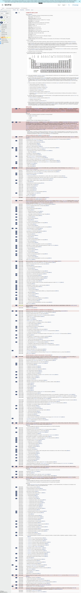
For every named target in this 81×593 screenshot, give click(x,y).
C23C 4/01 (21, 170)
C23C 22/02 (33, 484)
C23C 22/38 (21, 525)
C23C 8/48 (21, 236)
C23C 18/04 (21, 429)
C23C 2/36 (21, 163)
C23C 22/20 (21, 506)
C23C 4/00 (21, 167)
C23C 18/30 (21, 447)
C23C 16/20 (21, 373)
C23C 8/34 (21, 226)
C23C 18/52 (21, 463)
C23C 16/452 (21, 395)
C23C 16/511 (21, 412)
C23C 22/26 (21, 512)
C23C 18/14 (21, 436)
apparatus (40, 88)
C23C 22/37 (21, 523)
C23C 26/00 (21, 584)
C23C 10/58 (21, 302)
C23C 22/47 (21, 533)
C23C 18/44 (21, 459)
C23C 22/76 (21, 563)
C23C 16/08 (21, 364)
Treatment (28, 205)
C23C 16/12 (21, 367)
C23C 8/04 (43, 204)
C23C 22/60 (21, 547)
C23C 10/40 (21, 289)
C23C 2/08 (21, 143)
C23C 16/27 (21, 378)
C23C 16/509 (21, 411)
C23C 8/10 (21, 209)
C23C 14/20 (21, 324)
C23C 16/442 (21, 393)
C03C (27, 127)
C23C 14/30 (21, 332)
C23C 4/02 (21, 171)
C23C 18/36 (21, 453)
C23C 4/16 (21, 194)
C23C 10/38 (21, 288)
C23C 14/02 (21, 312)
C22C (49, 120)
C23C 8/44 (21, 233)
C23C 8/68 (21, 251)
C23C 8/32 (21, 225)
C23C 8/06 (21, 207)
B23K (68, 125)
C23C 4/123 (21, 184)
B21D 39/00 (65, 125)
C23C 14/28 (21, 330)
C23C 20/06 (21, 474)
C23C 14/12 (21, 319)
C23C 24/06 (21, 580)
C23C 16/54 (21, 419)
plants (35, 97)
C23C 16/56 (21, 421)
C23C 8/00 (21, 200)
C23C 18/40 (21, 456)
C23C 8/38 (21, 229)
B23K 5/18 (28, 169)
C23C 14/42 (21, 342)
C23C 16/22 (21, 374)
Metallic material (30, 174)
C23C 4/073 (21, 177)
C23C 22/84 (21, 571)
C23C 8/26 (21, 221)
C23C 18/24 (21, 443)
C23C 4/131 (21, 188)
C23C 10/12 (21, 269)
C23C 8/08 (21, 208)
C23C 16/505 (21, 408)
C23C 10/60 (21, 303)
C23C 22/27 (21, 514)
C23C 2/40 (21, 166)
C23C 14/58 (21, 353)
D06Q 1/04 (42, 129)
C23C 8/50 (21, 238)
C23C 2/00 (21, 136)
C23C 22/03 (21, 488)
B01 (45, 88)
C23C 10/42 (21, 290)
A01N (49, 97)
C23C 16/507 (21, 409)
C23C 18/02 (21, 427)
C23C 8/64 (21, 248)
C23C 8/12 (21, 211)
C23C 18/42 (21, 457)
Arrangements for (48, 351)
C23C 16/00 (21, 356)
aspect (67, 75)
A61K (45, 84)
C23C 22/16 (21, 502)
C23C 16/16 (21, 370)
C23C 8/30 (21, 224)
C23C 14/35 (21, 336)
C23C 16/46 (21, 402)
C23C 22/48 (21, 535)
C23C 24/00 (21, 575)
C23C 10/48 (21, 295)
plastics (70, 43)
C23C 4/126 (21, 185)
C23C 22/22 (21, 508)
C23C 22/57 (21, 545)
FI (7, 37)
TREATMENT (70, 108)
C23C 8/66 (21, 249)
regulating (46, 147)
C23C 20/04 (21, 472)
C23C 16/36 (21, 385)
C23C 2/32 (21, 160)
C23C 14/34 (55, 333)
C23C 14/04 (43, 312)
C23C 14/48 (47, 330)
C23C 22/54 (21, 542)
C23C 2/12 (21, 146)
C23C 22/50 (21, 537)
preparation (74, 41)
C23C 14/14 (21, 320)
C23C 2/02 (21, 139)
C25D (54, 128)
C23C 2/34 (21, 161)
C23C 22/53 (21, 540)
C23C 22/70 (21, 557)
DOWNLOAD (5, 11)
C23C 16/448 (21, 394)
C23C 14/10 (32, 316)
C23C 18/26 (21, 444)
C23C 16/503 (21, 407)
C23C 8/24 (21, 219)
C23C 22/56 (21, 543)
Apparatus (72, 136)
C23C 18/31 (21, 449)
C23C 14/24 (21, 327)
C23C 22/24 (21, 511)
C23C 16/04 (43, 360)
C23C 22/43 (21, 529)
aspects (37, 79)
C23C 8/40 (21, 231)
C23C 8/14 (21, 212)
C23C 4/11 (21, 181)
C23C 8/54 (21, 241)
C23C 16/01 (21, 358)
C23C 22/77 (21, 564)
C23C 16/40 (21, 388)
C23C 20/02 (21, 471)
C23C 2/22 (21, 153)
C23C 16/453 (21, 397)
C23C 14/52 (21, 349)
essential (32, 78)
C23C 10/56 (21, 300)
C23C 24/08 (21, 581)
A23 (40, 99)
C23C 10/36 (21, 286)
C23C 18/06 (44, 429)
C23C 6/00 (21, 197)
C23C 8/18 (21, 215)
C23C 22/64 (21, 552)
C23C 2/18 (21, 150)
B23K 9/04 (32, 169)
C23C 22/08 (21, 495)
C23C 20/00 (21, 466)
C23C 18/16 (21, 437)
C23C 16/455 (21, 399)
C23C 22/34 (21, 521)
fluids (30, 149)
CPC (2, 37)
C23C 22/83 (21, 570)
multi (51, 133)
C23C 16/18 (21, 371)
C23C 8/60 (21, 245)
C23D (77, 127)
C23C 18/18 (21, 439)
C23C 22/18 (21, 505)
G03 (47, 93)
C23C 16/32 (21, 383)
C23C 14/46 (21, 344)
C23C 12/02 (21, 307)
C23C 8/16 (21, 214)
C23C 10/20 (21, 275)
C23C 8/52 (21, 239)
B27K (42, 90)
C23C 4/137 (21, 191)
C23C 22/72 (21, 559)
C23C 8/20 (21, 216)
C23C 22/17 (21, 504)
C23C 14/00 (40, 203)
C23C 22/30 (21, 516)
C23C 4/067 (21, 175)
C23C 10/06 (21, 265)
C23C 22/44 (21, 531)
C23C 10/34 (21, 285)
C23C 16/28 (21, 380)
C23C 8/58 (21, 243)
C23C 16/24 (21, 376)
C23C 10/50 (21, 296)
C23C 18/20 (21, 440)
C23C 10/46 (21, 293)
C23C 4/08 (21, 178)
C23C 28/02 (21, 590)
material (32, 115)
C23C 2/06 (21, 142)
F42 (45, 100)
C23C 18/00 (21, 422)
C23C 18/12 (21, 434)
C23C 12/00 (3, 20)
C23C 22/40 (21, 526)
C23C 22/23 (21, 509)
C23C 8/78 (21, 258)
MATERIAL (36, 108)
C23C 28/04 (21, 591)
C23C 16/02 (21, 360)
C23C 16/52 (21, 418)
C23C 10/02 (21, 262)
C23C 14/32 (42, 330)
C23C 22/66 (21, 553)
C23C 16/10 (21, 366)
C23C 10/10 (21, 268)
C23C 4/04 (21, 173)
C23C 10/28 (21, 280)
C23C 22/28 (21, 515)
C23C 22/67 (21, 554)
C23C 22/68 (21, 556)
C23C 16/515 (21, 415)
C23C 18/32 (21, 450)
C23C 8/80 (21, 259)
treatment (61, 48)
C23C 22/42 (21, 528)
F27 (29, 81)
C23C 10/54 (21, 299)
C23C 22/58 (21, 546)
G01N (49, 91)
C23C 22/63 (21, 550)
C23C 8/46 (21, 235)
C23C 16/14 (21, 368)
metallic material (38, 199)
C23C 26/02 (21, 586)
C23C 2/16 (21, 149)
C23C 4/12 (21, 183)
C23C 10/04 (43, 262)
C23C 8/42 (21, 232)
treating (27, 128)
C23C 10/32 (21, 283)
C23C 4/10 (21, 180)
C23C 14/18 (21, 323)
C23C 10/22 (21, 276)
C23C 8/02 (21, 204)
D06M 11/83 (76, 128)
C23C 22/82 (21, 569)
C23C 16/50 (55, 402)
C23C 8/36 (21, 228)
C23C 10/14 (21, 271)
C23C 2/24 (21, 154)
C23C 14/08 (21, 316)
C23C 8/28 (21, 222)
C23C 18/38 (21, 454)
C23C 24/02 (21, 577)
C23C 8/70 (21, 252)
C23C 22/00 (21, 477)
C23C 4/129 (21, 187)
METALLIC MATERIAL (34, 122)
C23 (19, 108)
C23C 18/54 (46, 437)
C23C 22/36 (21, 522)
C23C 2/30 (58, 139)
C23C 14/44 (21, 343)
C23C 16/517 (21, 416)
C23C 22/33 (21, 519)
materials (36, 93)
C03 (71, 80)
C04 (57, 104)
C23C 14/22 (21, 326)
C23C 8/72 (21, 253)
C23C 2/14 (21, 147)
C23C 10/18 (21, 273)
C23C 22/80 (21, 567)
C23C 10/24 (21, 278)
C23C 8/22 (21, 218)
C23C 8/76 (21, 256)
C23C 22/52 (21, 539)
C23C (20, 122)
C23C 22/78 (21, 566)
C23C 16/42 (21, 390)
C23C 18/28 (21, 446)
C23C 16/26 (21, 377)
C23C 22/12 (21, 498)
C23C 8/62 (21, 246)
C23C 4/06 (21, 174)
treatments (38, 48)
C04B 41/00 (55, 127)
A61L (45, 85)
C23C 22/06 (21, 492)
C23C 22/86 (37, 484)
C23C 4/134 (21, 190)
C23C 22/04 (21, 489)
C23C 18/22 (21, 442)
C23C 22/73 (21, 560)
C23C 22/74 (21, 562)
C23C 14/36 (21, 337)
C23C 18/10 (21, 433)
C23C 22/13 (21, 499)
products (32, 44)
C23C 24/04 (21, 578)
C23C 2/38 (21, 164)
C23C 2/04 (21, 140)
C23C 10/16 (21, 272)
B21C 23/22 (28, 125)
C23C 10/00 (64, 200)
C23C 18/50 (21, 461)
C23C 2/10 (21, 144)
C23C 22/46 (21, 532)
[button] (16, 12)
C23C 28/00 (21, 587)
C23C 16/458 (21, 401)
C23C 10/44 (21, 292)
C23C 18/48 (21, 460)
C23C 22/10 (21, 497)
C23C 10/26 (21, 279)
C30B (65, 128)
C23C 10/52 (21, 297)
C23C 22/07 (21, 494)
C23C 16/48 (50, 402)
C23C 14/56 (21, 351)
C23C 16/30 (21, 381)
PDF (4, 22)
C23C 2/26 (21, 156)
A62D (46, 87)
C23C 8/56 (21, 242)
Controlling (41, 147)
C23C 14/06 (21, 315)
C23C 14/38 (21, 339)
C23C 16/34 (21, 384)
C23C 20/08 (21, 475)
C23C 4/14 (21, 192)
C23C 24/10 (21, 583)
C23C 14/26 (21, 329)
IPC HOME (1, 11)
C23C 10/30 (21, 282)
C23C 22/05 (21, 491)
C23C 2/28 (21, 157)
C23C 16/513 (60, 397)
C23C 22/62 (21, 549)
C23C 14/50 (21, 347)
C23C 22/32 (21, 518)
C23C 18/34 (21, 452)
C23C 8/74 (21, 255)
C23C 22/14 (21, 501)
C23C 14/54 (21, 350)
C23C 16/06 (21, 363)
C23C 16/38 (21, 387)
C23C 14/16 (21, 322)
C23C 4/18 (21, 195)
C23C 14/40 (21, 340)
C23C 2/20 (21, 151)
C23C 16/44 (21, 391)
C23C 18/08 (21, 432)
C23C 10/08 (21, 266)
